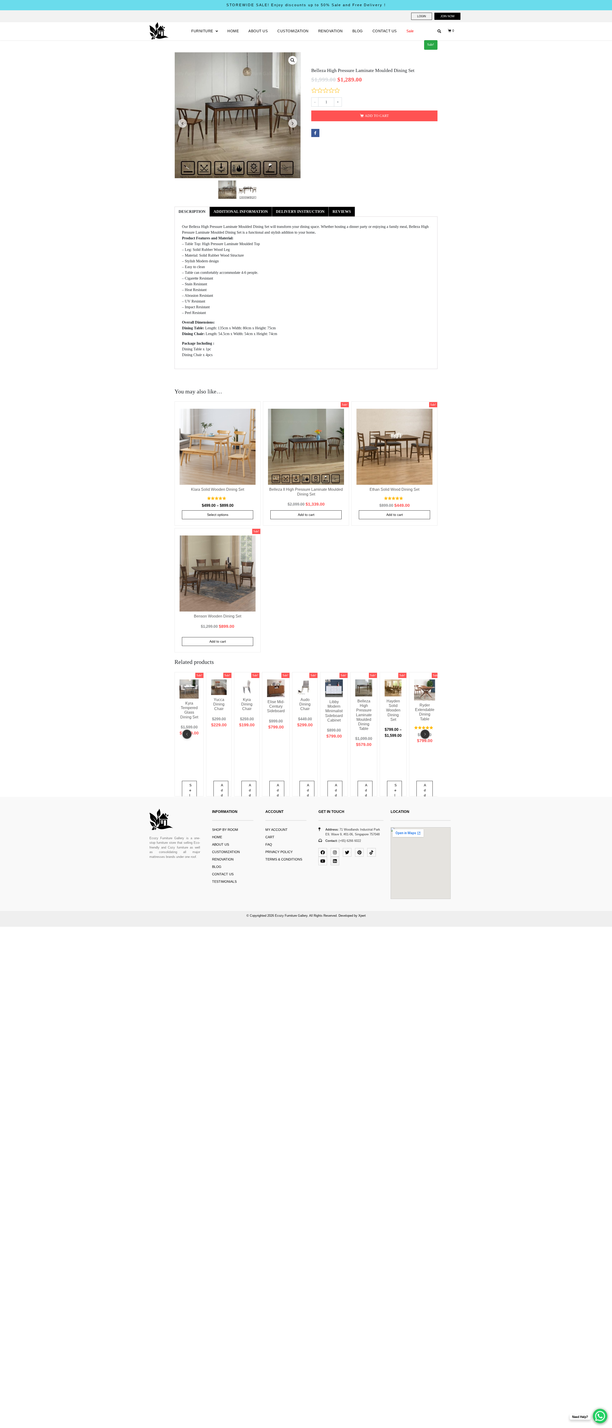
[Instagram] (335, 852)
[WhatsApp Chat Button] (600, 1416)
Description (192, 212)
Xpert (362, 915)
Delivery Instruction (300, 212)
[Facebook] (322, 852)
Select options (217, 515)
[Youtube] (322, 861)
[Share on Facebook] (315, 133)
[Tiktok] (371, 852)
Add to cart (377, 116)
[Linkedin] (335, 861)
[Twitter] (347, 852)
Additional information (240, 212)
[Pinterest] (359, 852)
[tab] (192, 212)
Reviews (342, 212)
